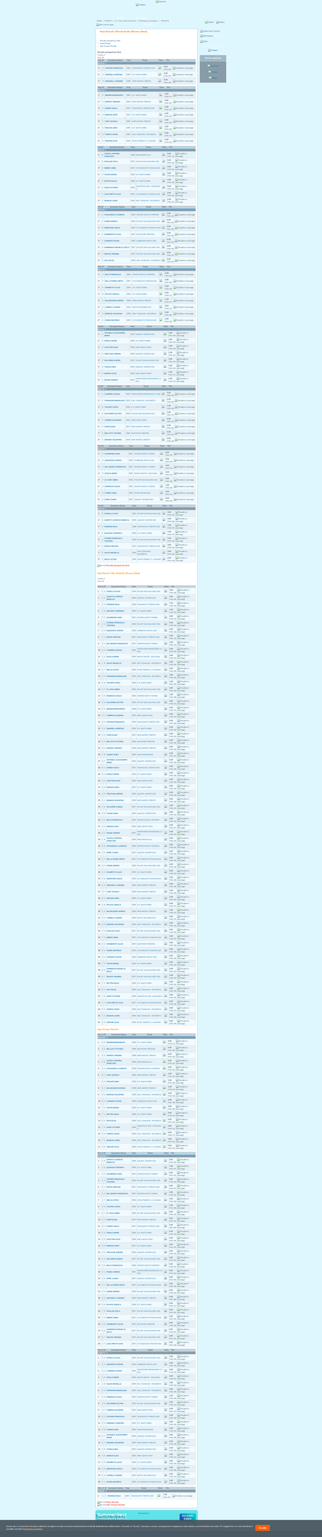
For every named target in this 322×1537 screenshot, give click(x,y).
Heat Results (105, 43)
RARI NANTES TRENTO (141, 81)
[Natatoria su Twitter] (213, 78)
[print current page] (105, 25)
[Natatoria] (108, 8)
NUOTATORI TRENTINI (145, 234)
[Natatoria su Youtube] (213, 72)
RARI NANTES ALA (143, 155)
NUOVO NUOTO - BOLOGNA (145, 473)
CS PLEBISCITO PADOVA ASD (148, 168)
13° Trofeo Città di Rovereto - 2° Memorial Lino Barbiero (136, 21)
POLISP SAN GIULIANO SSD (147, 161)
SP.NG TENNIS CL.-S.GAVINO (144, 141)
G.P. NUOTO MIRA (139, 75)
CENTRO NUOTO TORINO (144, 454)
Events (121, 18)
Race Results (112, 1502)
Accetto (262, 1528)
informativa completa (33, 1529)
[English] (210, 22)
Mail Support (218, 35)
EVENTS (108, 21)
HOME (99, 21)
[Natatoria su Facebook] (213, 66)
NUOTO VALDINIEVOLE (141, 307)
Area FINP (141, 18)
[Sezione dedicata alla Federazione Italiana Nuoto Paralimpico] (203, 42)
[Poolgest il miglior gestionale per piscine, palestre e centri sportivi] (141, 5)
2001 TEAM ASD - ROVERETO (144, 134)
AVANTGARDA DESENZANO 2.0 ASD (145, 394)
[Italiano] (221, 22)
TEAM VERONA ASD (142, 493)
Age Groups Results (108, 46)
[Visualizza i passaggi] (183, 68)
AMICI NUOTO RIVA (143, 347)
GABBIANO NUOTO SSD (146, 241)
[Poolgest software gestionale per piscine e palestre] (213, 50)
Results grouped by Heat (110, 41)
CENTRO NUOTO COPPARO (148, 215)
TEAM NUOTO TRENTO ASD (143, 68)
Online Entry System (208, 33)
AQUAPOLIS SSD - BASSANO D (150, 996)
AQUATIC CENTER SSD (145, 334)
